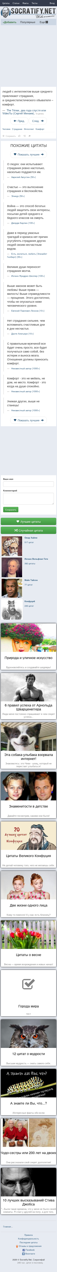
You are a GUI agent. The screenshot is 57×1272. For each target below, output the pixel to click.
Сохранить (10, 509)
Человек (6, 128)
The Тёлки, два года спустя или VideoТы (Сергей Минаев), (24, 111)
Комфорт (40, 128)
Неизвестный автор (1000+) (25, 368)
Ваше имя (8, 479)
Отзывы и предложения (30, 1245)
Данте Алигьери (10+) (22, 333)
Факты (25, 3)
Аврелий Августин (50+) (23, 177)
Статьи (16, 3)
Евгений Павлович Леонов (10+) (27, 310)
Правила (28, 1234)
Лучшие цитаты (30, 521)
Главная (7, 1226)
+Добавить (9, 22)
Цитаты (6, 3)
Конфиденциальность (28, 1238)
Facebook (30, 1249)
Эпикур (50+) (18, 196)
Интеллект (29, 128)
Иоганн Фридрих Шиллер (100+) (28, 275)
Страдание (17, 128)
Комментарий (10, 490)
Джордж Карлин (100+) (23, 222)
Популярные (27, 22)
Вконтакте (30, 1253)
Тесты (34, 3)
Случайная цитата (30, 530)
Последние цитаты (29, 1242)
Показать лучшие (28, 154)
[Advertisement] (28, 56)
